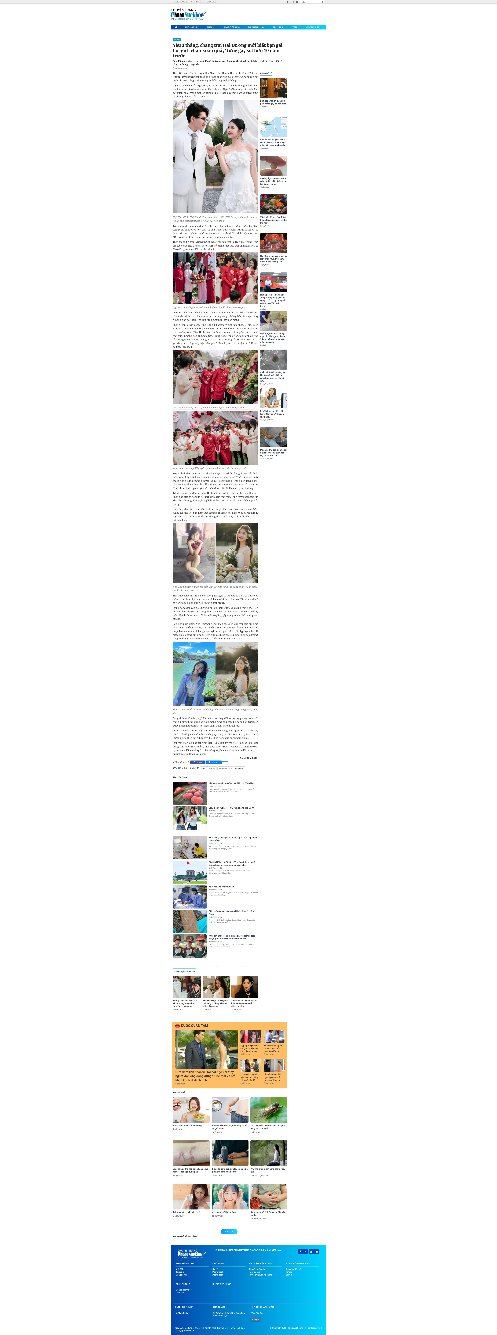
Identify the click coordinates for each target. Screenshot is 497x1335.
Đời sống (177, 40)
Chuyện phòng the (257, 1269)
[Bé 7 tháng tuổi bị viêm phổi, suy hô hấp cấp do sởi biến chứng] (190, 847)
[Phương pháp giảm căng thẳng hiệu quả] (268, 1153)
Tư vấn (289, 1272)
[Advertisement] (273, 506)
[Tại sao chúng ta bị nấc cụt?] (191, 1196)
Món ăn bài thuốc (184, 1290)
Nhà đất (179, 1269)
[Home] (176, 27)
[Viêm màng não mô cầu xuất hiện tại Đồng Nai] (190, 793)
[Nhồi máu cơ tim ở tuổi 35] (190, 897)
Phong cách (217, 1275)
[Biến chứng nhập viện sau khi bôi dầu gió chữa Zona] (190, 921)
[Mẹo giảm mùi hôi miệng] (230, 1196)
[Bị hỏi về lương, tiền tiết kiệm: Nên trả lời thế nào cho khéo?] (273, 398)
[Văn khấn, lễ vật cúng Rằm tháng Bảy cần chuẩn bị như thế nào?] (273, 204)
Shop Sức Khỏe (312, 27)
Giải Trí (215, 1269)
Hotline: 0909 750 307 (209, 2)
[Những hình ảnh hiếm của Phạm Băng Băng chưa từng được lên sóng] (187, 987)
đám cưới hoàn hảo (208, 768)
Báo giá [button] (255, 1319)
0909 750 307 (256, 1313)
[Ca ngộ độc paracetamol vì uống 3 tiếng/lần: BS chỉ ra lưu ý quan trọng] (273, 166)
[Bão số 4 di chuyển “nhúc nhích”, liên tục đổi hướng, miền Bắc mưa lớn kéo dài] (273, 127)
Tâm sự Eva (254, 1272)
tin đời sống (239, 768)
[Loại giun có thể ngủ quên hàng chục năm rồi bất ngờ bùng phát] (191, 1153)
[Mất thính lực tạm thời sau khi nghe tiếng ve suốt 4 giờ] (268, 1110)
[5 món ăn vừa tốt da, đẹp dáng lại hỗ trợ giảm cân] (230, 1110)
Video (295, 27)
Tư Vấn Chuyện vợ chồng (260, 1275)
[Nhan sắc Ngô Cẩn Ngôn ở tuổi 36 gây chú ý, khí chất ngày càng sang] (216, 987)
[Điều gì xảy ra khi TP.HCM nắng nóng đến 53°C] (190, 818)
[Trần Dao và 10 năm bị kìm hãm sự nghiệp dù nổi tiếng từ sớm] (244, 987)
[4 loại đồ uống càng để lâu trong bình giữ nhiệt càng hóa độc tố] (230, 1153)
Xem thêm (229, 1231)
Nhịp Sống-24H (191, 27)
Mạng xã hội (181, 1275)
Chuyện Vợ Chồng (231, 27)
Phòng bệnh (218, 1272)
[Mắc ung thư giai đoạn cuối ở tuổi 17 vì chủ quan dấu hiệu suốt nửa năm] (273, 437)
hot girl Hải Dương (225, 768)
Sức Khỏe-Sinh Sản (256, 27)
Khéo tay (180, 1292)
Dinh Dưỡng (278, 27)
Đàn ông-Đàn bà (293, 1269)
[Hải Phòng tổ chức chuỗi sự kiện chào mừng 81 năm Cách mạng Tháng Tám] (273, 243)
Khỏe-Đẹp (210, 27)
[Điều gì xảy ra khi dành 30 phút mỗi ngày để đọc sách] (273, 88)
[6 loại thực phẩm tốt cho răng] (191, 1110)
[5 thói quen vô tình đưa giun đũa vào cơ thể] (268, 1196)
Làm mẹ (290, 1275)
